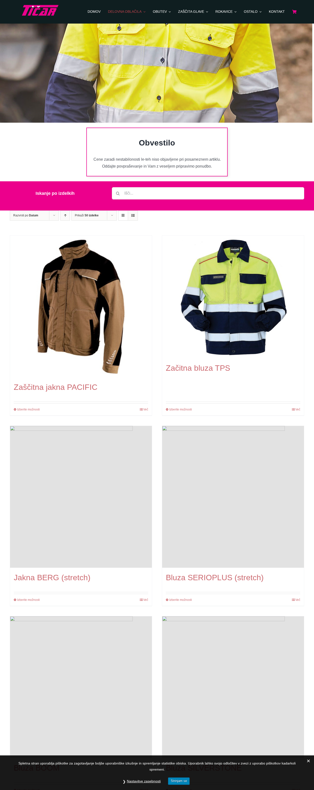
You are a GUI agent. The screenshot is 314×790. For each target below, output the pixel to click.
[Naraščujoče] (65, 216)
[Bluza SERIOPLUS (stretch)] (233, 497)
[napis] (40, 7)
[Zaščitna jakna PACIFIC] (81, 306)
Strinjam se (179, 781)
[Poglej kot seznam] (133, 215)
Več (145, 409)
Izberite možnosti (28, 409)
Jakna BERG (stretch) (52, 577)
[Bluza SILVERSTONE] (233, 687)
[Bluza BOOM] (81, 687)
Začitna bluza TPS (198, 368)
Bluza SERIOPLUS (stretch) (215, 577)
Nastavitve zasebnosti (144, 781)
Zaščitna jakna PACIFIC (55, 387)
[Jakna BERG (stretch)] (81, 497)
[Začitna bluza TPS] (233, 297)
